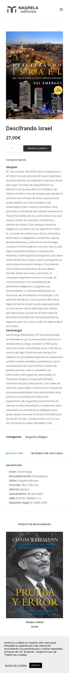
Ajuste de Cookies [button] (16, 665)
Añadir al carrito (37, 148)
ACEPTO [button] (35, 665)
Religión (43, 437)
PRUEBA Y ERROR (34, 622)
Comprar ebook (16, 160)
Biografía (31, 437)
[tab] (14, 454)
